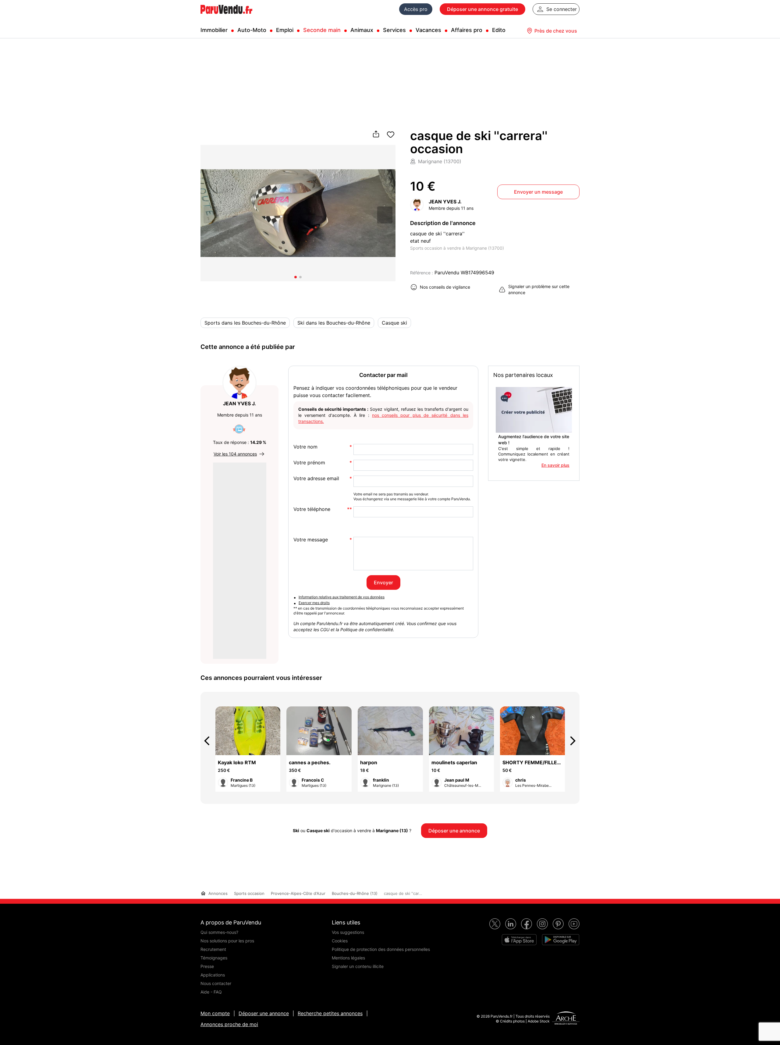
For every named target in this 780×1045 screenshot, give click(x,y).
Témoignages (213, 957)
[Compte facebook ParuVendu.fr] (526, 923)
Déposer (482, 9)
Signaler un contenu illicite (358, 966)
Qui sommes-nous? (219, 932)
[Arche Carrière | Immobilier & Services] (566, 1019)
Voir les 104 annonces (235, 453)
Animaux (361, 30)
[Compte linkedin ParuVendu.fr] (510, 923)
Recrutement (213, 949)
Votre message (310, 540)
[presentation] (209, 740)
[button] (384, 214)
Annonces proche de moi (229, 1024)
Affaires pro (466, 30)
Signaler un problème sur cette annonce (538, 289)
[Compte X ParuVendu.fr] (494, 923)
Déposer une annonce (264, 1013)
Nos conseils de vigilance (445, 287)
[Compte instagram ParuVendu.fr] (542, 923)
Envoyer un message (538, 192)
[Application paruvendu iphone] (519, 939)
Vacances (428, 30)
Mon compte (215, 1013)
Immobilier (214, 30)
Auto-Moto (251, 30)
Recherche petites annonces (330, 1013)
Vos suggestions (348, 932)
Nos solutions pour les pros (227, 940)
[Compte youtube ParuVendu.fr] (574, 923)
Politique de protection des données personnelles (381, 949)
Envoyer (383, 582)
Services (394, 30)
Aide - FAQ (211, 991)
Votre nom (305, 447)
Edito (498, 30)
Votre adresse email (316, 478)
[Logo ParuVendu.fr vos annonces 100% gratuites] (226, 16)
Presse (207, 966)
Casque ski (394, 323)
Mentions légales (348, 957)
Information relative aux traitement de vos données (342, 597)
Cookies (340, 940)
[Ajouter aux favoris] (390, 134)
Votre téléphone (311, 509)
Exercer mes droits (314, 602)
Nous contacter (215, 983)
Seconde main (322, 30)
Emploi (284, 30)
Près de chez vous (555, 31)
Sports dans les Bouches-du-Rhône (245, 323)
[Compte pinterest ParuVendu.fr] (558, 923)
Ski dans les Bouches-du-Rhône (333, 323)
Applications (212, 974)
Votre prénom (309, 463)
